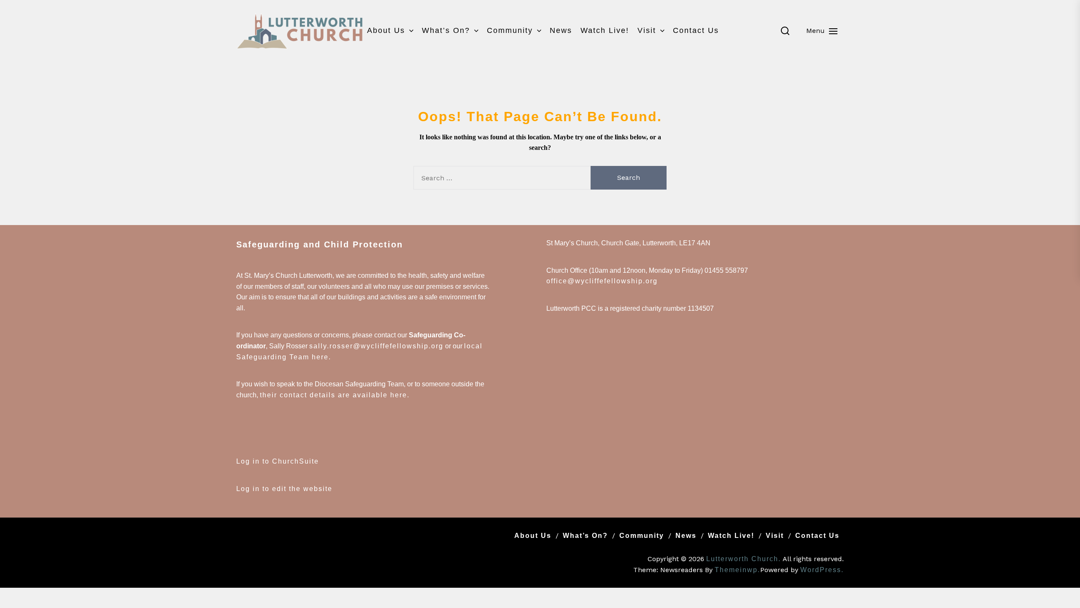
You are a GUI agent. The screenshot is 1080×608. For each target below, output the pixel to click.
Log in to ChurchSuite (277, 461)
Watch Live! (604, 30)
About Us (386, 30)
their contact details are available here (333, 395)
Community (510, 30)
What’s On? (446, 30)
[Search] (785, 30)
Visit (646, 30)
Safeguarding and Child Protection (319, 244)
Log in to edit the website (284, 488)
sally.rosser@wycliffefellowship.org (376, 346)
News (561, 30)
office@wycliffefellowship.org (602, 281)
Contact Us (696, 30)
